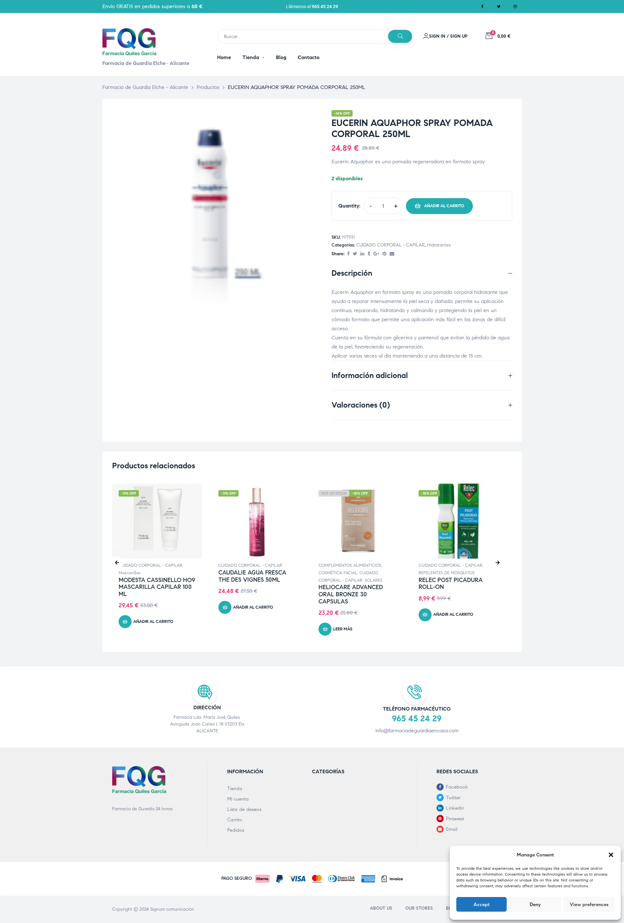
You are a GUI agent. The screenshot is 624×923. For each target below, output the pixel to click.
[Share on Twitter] (355, 254)
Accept (481, 904)
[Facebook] (482, 6)
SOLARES (374, 580)
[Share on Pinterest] (384, 254)
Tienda (234, 788)
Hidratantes (439, 245)
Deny (535, 904)
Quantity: (349, 206)
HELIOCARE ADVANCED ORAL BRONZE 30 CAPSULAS (350, 594)
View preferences (589, 904)
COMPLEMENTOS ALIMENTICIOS (349, 565)
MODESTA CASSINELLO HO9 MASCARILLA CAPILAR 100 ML (157, 587)
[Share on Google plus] (376, 254)
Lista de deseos (244, 809)
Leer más (342, 629)
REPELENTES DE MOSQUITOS (447, 572)
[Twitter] (498, 6)
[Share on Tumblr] (369, 254)
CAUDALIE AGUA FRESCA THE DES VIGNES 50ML (252, 576)
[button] (611, 855)
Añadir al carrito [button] (153, 621)
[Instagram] (515, 6)
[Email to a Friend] (392, 254)
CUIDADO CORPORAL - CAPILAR (390, 245)
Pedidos (235, 830)
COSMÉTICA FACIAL (337, 572)
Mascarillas (130, 572)
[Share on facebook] (348, 254)
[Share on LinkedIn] (362, 254)
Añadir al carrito (444, 206)
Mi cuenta (238, 799)
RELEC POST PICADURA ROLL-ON (451, 583)
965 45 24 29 (325, 6)
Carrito (234, 820)
